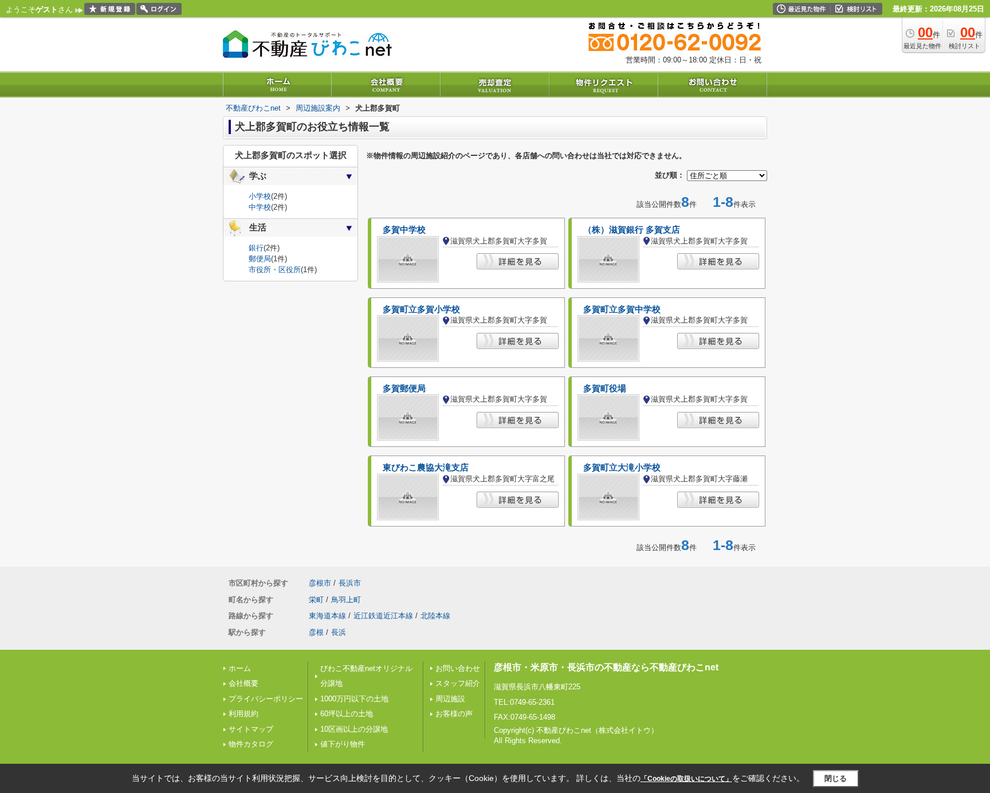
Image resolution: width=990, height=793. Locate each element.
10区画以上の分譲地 (354, 729)
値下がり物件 (342, 744)
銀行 (256, 248)
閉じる (835, 778)
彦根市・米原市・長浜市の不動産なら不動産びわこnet (606, 667)
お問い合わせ (457, 668)
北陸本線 (435, 615)
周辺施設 (450, 698)
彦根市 (320, 583)
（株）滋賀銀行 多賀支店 (631, 229)
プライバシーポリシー (266, 698)
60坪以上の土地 (346, 713)
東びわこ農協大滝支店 (426, 467)
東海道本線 (327, 615)
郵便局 (260, 258)
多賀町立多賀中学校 (622, 309)
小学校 (260, 196)
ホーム (240, 668)
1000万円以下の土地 (354, 698)
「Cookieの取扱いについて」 (686, 779)
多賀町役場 (604, 388)
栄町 (316, 599)
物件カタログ (251, 744)
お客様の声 (454, 713)
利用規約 (243, 713)
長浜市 (350, 583)
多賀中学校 (404, 229)
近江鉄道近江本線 (383, 615)
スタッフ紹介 (457, 683)
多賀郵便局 (404, 388)
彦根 (316, 632)
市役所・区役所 (275, 269)
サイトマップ (251, 729)
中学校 (260, 207)
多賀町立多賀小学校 (421, 309)
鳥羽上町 (346, 599)
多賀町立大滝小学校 (622, 467)
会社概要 (243, 683)
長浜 (338, 632)
